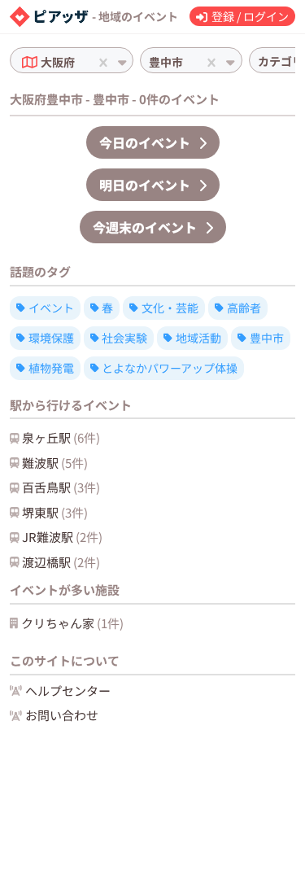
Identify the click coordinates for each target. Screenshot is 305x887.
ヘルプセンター (68, 690)
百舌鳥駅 (61, 487)
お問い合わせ (61, 714)
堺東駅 (55, 512)
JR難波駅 (62, 536)
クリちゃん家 (72, 622)
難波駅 (55, 462)
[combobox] (79, 62)
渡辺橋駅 (61, 561)
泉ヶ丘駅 (61, 437)
